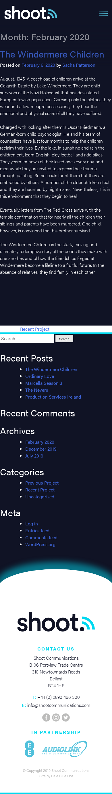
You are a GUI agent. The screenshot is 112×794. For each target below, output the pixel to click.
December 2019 (41, 448)
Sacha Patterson (78, 65)
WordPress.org (40, 544)
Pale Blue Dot (62, 775)
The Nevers (36, 390)
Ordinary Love (39, 376)
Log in (31, 523)
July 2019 (34, 455)
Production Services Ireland (53, 396)
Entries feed (37, 530)
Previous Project (42, 482)
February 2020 (39, 442)
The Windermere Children (52, 53)
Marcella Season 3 (43, 383)
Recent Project (34, 329)
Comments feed (41, 537)
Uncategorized (39, 496)
